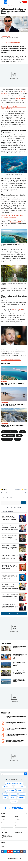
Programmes (4, 832)
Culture (3, 829)
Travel (5, 5)
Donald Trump (10, 790)
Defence (14, 794)
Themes (3, 813)
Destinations (10, 5)
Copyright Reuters (4, 33)
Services (3, 842)
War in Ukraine (7, 786)
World (16, 816)
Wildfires (14, 801)
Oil (5, 797)
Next (16, 822)
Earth (2, 822)
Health (2, 826)
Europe (3, 816)
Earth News (4, 381)
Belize (19, 435)
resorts (18, 439)
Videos (16, 829)
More (2, 846)
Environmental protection (9, 432)
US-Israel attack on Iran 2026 (14, 783)
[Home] (1, 5)
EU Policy (21, 797)
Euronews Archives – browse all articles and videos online (6, 836)
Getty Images (11, 174)
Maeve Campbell (6, 36)
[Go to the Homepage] (5, 2)
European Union (20, 786)
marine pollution (7, 439)
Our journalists (18, 832)
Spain (19, 790)
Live (25, 1)
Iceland (22, 794)
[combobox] (14, 773)
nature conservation (8, 435)
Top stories (6, 643)
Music (5, 794)
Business (3, 819)
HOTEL (22, 432)
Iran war (12, 797)
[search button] (25, 773)
